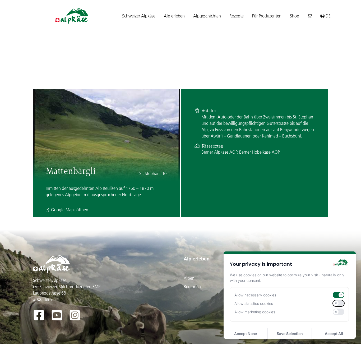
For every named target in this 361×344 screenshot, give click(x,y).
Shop (294, 16)
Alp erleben (197, 259)
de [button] (328, 16)
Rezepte (236, 16)
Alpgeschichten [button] (207, 16)
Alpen (189, 278)
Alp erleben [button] (174, 16)
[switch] (338, 295)
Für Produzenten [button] (266, 16)
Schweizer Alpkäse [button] (138, 16)
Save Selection (290, 333)
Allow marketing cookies (254, 312)
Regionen (192, 286)
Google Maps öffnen (69, 209)
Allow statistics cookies (253, 303)
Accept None (245, 333)
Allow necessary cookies (255, 295)
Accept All (334, 333)
